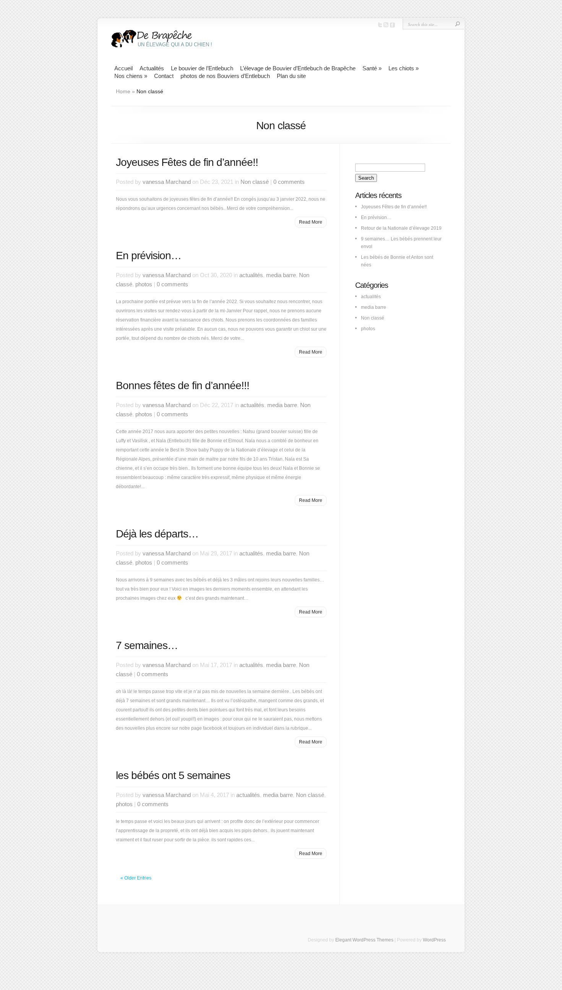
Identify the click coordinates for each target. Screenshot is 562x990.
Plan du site (291, 76)
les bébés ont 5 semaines (173, 775)
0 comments (289, 182)
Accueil (123, 68)
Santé (372, 68)
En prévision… (148, 255)
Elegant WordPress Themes (364, 940)
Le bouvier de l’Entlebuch (202, 68)
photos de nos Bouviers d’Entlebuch (225, 76)
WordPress (434, 940)
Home (123, 91)
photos (143, 284)
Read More (310, 222)
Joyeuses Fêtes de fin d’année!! (187, 162)
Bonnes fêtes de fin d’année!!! (182, 385)
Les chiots (403, 68)
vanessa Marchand (167, 182)
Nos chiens (130, 76)
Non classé (254, 182)
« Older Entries (135, 878)
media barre (281, 275)
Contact (164, 76)
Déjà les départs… (157, 534)
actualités (251, 275)
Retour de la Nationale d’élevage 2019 (401, 228)
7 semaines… (147, 645)
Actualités (152, 68)
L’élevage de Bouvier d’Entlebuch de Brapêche (298, 68)
